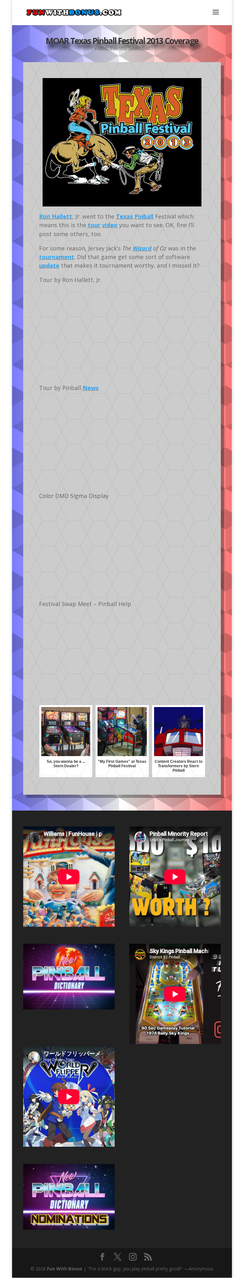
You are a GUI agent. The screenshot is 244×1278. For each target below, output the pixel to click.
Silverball (139, 48)
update (49, 265)
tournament (56, 257)
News (90, 388)
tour (94, 225)
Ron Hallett (55, 216)
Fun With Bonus (64, 1269)
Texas (124, 216)
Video (100, 48)
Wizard (142, 248)
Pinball (143, 216)
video (110, 225)
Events (118, 48)
